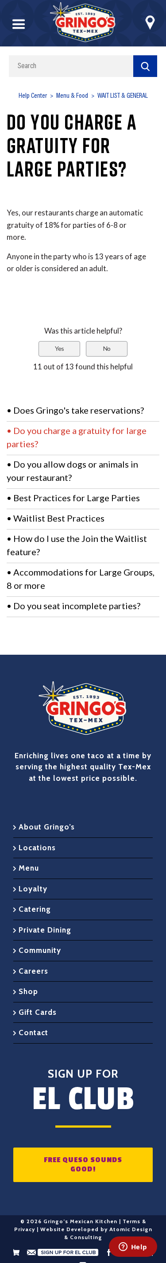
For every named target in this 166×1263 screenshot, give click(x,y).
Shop (28, 991)
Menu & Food (72, 96)
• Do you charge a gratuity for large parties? (77, 437)
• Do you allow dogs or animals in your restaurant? (72, 471)
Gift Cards (38, 1012)
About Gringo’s (47, 826)
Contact (33, 1032)
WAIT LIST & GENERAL (122, 96)
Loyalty (33, 888)
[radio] (59, 349)
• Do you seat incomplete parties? (73, 605)
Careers (33, 971)
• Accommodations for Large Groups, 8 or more (80, 579)
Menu (29, 868)
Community (40, 950)
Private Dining (45, 929)
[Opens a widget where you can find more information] (132, 1247)
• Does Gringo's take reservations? (75, 410)
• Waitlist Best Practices (55, 518)
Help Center (33, 96)
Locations (37, 847)
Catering (35, 909)
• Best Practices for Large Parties (73, 497)
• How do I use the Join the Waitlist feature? (77, 545)
